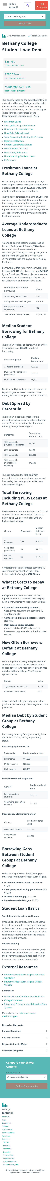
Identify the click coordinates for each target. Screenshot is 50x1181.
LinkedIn (6, 1152)
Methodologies (8, 1132)
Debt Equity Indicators (15, 152)
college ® (13, 5)
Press (4, 1120)
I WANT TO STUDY (13, 1072)
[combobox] (27, 5)
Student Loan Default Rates (18, 144)
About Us (5, 1116)
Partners (5, 1139)
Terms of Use (8, 1155)
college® (7, 1111)
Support (5, 1126)
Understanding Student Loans (19, 156)
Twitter (6, 1142)
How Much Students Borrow (18, 129)
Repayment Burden (14, 140)
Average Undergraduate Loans (19, 125)
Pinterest (6, 1145)
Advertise (6, 1136)
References (10, 160)
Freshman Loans (12, 121)
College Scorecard (13, 1000)
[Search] (27, 5)
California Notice (9, 1161)
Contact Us (6, 1123)
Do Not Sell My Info (11, 1165)
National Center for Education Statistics (24, 996)
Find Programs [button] (42, 5)
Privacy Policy (8, 1158)
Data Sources (7, 1129)
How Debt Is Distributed (16, 133)
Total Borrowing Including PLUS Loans (23, 137)
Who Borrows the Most (16, 148)
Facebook (7, 1148)
